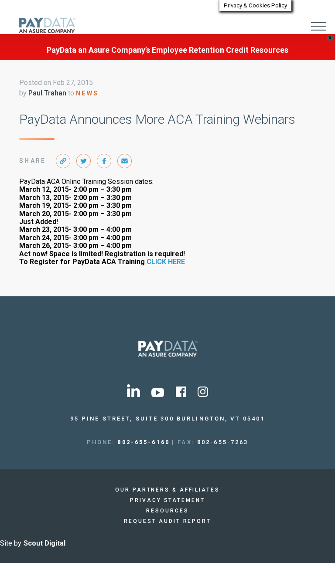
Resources (167, 511)
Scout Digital (44, 543)
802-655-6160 (143, 442)
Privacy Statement (167, 500)
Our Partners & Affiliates (167, 490)
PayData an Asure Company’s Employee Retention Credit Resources (167, 49)
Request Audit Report (167, 521)
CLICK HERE (166, 262)
